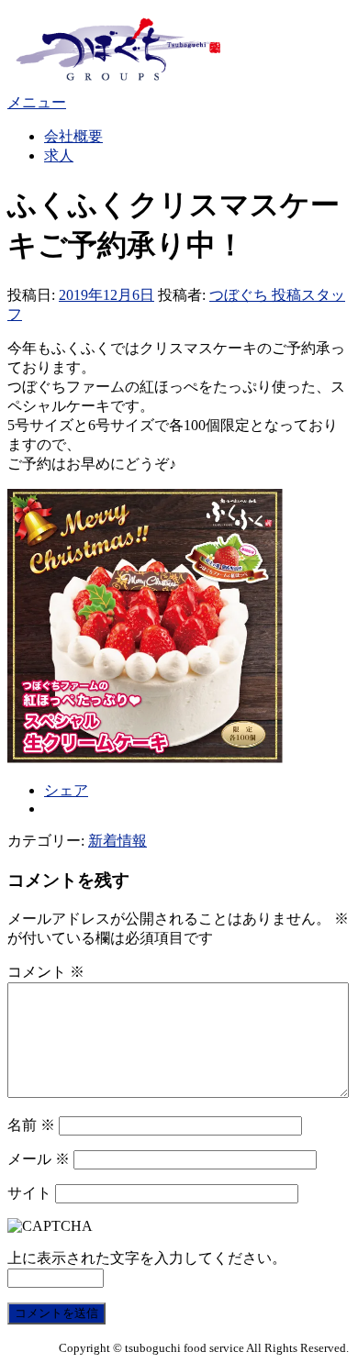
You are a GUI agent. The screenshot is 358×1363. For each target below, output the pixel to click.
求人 (58, 155)
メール (38, 1159)
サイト (29, 1193)
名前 (31, 1125)
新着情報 (117, 840)
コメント (45, 972)
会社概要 (73, 136)
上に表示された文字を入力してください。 (146, 1258)
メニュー (36, 102)
